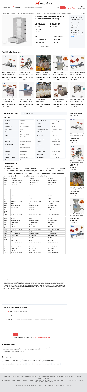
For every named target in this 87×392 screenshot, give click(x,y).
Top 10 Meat (56, 364)
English (13, 380)
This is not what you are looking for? (22, 337)
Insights (47, 378)
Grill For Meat (20, 364)
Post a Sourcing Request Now (41, 337)
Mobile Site (40, 378)
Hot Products (7, 376)
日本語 (71, 380)
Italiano (45, 380)
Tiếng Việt (40, 381)
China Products (15, 376)
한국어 (67, 380)
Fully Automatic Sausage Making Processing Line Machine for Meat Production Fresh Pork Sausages (77, 134)
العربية (62, 380)
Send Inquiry (45, 46)
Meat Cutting (36, 360)
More (72, 36)
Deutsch (50, 380)
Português (25, 380)
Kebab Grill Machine (48, 360)
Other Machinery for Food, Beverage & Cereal (13, 348)
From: (10, 311)
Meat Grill (30, 364)
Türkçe (35, 381)
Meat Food (26, 360)
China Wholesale (42, 376)
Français (31, 380)
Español (19, 380)
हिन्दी (76, 380)
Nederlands (56, 380)
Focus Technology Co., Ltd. (32, 385)
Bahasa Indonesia (49, 381)
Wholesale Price (51, 376)
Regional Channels (68, 376)
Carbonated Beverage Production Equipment (13, 351)
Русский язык (38, 380)
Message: (9, 319)
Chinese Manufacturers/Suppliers (28, 376)
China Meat (6, 360)
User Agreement (53, 385)
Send (15, 334)
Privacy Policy (69, 385)
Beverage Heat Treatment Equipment (11, 350)
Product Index (78, 376)
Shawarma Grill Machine (42, 364)
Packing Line (59, 348)
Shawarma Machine (8, 364)
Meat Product (16, 360)
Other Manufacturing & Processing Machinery (41, 348)
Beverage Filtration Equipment (32, 350)
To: (11, 315)
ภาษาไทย (81, 380)
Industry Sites (59, 376)
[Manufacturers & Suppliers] (43, 3)
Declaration (61, 385)
